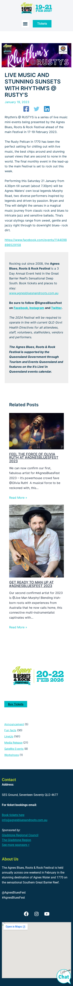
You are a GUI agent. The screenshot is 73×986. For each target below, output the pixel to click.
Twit (54, 308)
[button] (25, 23)
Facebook (21, 308)
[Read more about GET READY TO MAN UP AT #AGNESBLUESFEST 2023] (36, 541)
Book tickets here (13, 815)
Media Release (13, 742)
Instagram (36, 308)
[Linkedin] (47, 109)
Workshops (11, 755)
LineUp (8, 736)
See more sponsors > (15, 845)
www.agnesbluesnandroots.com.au (33, 293)
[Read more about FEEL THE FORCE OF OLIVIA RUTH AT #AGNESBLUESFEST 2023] (36, 431)
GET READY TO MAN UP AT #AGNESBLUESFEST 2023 (31, 584)
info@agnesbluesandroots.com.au (24, 820)
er (60, 308)
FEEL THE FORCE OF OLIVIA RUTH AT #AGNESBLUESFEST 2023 (33, 457)
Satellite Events (14, 748)
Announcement (14, 724)
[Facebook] (26, 109)
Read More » (18, 497)
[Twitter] (36, 109)
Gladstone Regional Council (20, 835)
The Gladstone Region (16, 840)
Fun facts (10, 730)
